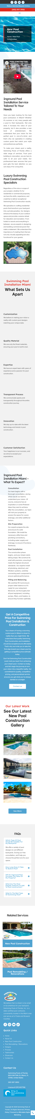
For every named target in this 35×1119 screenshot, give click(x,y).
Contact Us (9, 1058)
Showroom (9, 1055)
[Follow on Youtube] (19, 2)
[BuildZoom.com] (15, 1093)
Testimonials (9, 1052)
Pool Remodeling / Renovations (17, 972)
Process (8, 1050)
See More (17, 811)
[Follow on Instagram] (15, 2)
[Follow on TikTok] (23, 2)
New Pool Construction (17, 943)
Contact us (17, 686)
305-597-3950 (13, 1082)
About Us (8, 1039)
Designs (8, 1047)
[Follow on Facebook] (11, 2)
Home (9, 37)
